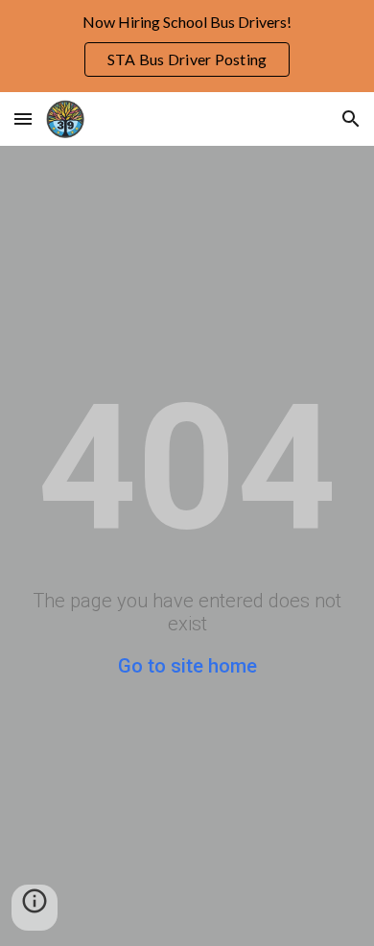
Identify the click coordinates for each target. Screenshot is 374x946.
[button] (23, 118)
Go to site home (187, 665)
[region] (187, 46)
